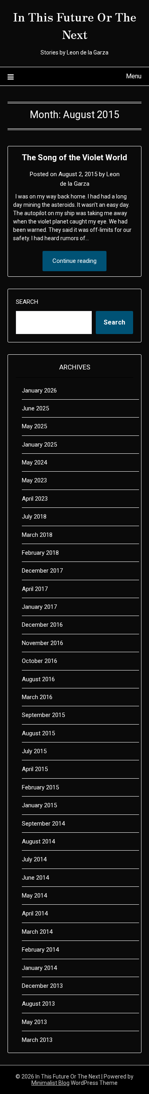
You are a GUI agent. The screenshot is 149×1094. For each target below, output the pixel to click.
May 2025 (34, 426)
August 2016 (38, 679)
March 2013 (37, 1039)
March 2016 (37, 697)
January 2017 (39, 606)
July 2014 (34, 859)
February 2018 (40, 552)
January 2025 (39, 444)
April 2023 (35, 498)
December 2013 (42, 985)
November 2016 (42, 643)
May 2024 (34, 462)
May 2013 (34, 1022)
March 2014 (37, 931)
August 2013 (38, 1003)
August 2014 (38, 841)
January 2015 (39, 805)
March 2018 (37, 534)
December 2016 (42, 624)
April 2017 (35, 589)
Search (27, 301)
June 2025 (35, 408)
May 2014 (34, 895)
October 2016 (39, 661)
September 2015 (43, 715)
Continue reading (74, 260)
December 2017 (42, 570)
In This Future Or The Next (74, 25)
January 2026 (39, 390)
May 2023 (34, 480)
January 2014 (39, 968)
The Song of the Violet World (74, 157)
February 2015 (40, 787)
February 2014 (40, 949)
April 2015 (35, 769)
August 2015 (38, 733)
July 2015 (34, 751)
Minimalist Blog (50, 1083)
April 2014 (35, 913)
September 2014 (43, 823)
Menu (133, 76)
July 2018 (34, 516)
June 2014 (35, 877)
